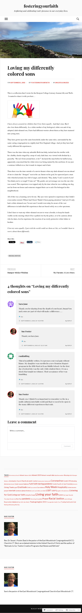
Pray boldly (39, 499)
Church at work (26, 481)
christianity (12, 481)
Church (19, 481)
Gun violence (41, 487)
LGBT (48, 490)
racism (66, 499)
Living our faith (18, 494)
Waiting (6, 504)
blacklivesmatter (59, 475)
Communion (41, 481)
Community (47, 481)
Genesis (75, 484)
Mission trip (13, 499)
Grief (28, 487)
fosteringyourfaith (41, 6)
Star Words (26, 502)
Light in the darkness (63, 490)
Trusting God (65, 502)
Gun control (34, 487)
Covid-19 (66, 481)
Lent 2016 (37, 490)
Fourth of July (61, 484)
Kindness (28, 491)
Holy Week (51, 487)
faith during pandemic (42, 484)
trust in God (72, 502)
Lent (33, 490)
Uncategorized (62, 82)
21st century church (14, 475)
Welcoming (12, 504)
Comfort (34, 481)
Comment (67, 446)
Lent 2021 (43, 490)
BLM (71, 475)
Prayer (45, 498)
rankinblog (24, 356)
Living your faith (47, 494)
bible (53, 475)
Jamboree (19, 491)
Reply (69, 321)
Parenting (33, 499)
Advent (22, 475)
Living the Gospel (30, 495)
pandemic (26, 498)
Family (55, 484)
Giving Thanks (9, 487)
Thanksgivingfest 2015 (38, 502)
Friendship (69, 484)
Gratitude (22, 487)
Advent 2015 (28, 475)
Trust (59, 502)
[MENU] (6, 19)
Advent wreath (46, 475)
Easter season (19, 484)
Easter (13, 484)
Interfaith (12, 491)
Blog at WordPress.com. (41, 608)
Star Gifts (20, 502)
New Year (19, 499)
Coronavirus (57, 480)
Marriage (65, 495)
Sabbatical (15, 502)
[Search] (76, 19)
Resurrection (8, 502)
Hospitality (62, 487)
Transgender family (52, 502)
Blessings (67, 475)
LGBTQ (54, 491)
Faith (31, 484)
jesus (24, 491)
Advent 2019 (36, 475)
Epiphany (26, 484)
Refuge (70, 499)
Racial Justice (14, 255)
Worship (17, 504)
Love (61, 495)
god (16, 487)
